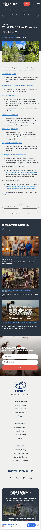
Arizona (8, 187)
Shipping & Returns (20, 454)
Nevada (26, 187)
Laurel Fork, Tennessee (10, 115)
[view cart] (33, 4)
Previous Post (11, 206)
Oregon (8, 189)
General (4, 36)
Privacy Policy (20, 450)
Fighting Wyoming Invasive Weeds (14, 155)
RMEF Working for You (16, 36)
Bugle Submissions (20, 413)
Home (3, 10)
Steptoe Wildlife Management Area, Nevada (17, 86)
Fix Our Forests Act (9, 96)
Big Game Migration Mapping (12, 143)
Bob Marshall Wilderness (14, 173)
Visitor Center (20, 409)
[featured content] (20, 506)
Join (26, 4)
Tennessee (15, 189)
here (11, 111)
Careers (21, 416)
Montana (20, 187)
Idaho (14, 187)
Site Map (20, 438)
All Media (7, 230)
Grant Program (20, 435)
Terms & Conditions (20, 461)
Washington (30, 189)
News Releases (20, 431)
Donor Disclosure (20, 457)
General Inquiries (20, 405)
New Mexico (34, 187)
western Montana (32, 173)
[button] (20, 14)
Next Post (30, 206)
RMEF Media (9, 10)
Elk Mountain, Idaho (9, 74)
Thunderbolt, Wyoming (10, 129)
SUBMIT (20, 367)
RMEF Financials (20, 428)
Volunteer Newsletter (9, 37)
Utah (21, 189)
